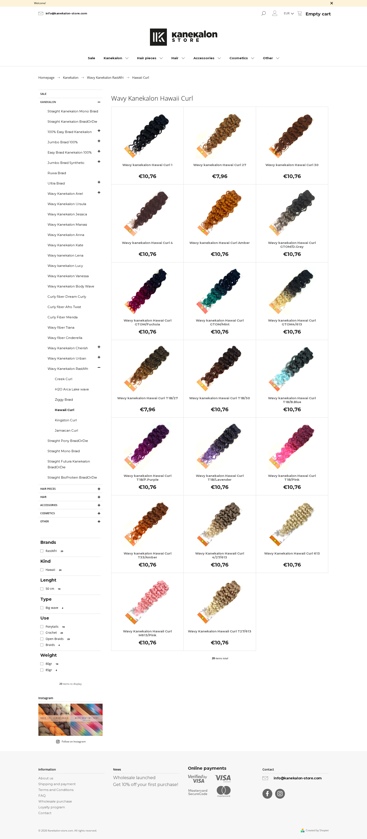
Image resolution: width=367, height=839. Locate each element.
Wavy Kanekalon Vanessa (68, 276)
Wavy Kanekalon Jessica (67, 214)
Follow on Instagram (74, 741)
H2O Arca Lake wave (72, 389)
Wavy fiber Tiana (61, 327)
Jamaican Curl (66, 430)
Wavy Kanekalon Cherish (68, 348)
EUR (287, 13)
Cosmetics (47, 513)
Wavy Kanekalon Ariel (65, 194)
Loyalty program (51, 807)
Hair (43, 497)
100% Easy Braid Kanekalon (70, 132)
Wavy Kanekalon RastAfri (68, 369)
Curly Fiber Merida (63, 317)
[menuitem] (91, 58)
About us (45, 778)
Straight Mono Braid (64, 451)
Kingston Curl (66, 420)
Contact (44, 813)
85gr (51, 670)
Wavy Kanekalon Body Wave (71, 286)
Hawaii (53, 570)
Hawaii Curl (64, 410)
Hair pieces (48, 489)
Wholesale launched (134, 777)
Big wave (54, 608)
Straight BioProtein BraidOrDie (72, 477)
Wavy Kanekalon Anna (66, 235)
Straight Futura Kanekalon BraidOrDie (69, 464)
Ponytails (55, 626)
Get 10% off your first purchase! (145, 784)
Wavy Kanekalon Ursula (67, 204)
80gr (52, 664)
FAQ (42, 796)
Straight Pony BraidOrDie (68, 441)
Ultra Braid (56, 183)
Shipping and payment (57, 784)
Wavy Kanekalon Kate (65, 245)
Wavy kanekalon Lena (65, 255)
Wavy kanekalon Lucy (65, 266)
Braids (53, 645)
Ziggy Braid (64, 400)
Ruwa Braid (57, 173)
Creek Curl (63, 379)
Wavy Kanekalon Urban (67, 358)
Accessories (48, 505)
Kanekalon (48, 102)
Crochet (54, 632)
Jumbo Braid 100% (63, 142)
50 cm (53, 589)
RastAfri (54, 551)
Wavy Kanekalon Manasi (67, 224)
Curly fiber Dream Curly (67, 297)
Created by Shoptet (317, 830)
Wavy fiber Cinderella (65, 338)
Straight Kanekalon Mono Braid (73, 111)
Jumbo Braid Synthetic (66, 163)
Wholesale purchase (55, 801)
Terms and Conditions (55, 790)
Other (44, 521)
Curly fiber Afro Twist (64, 307)
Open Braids (58, 639)
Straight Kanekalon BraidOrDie (72, 121)
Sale (43, 94)
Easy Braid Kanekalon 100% (70, 152)
